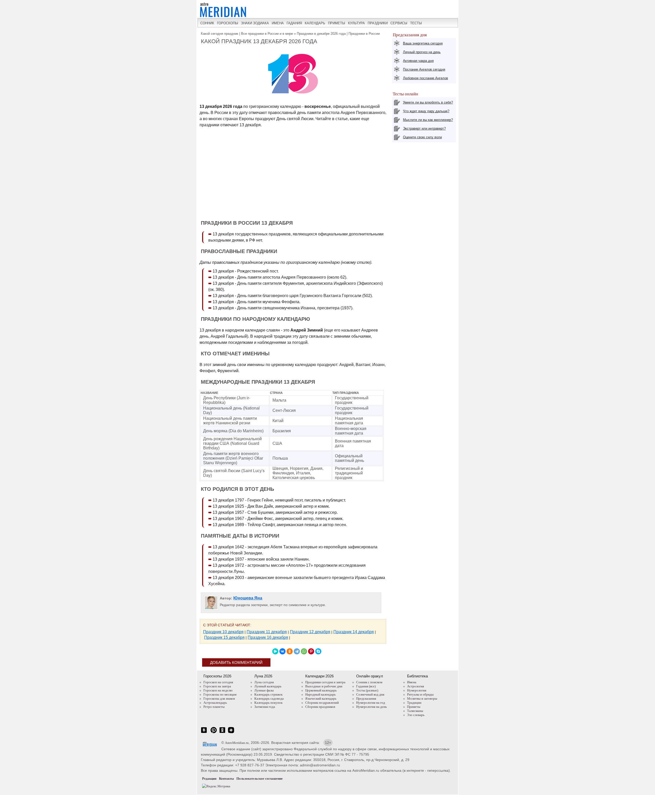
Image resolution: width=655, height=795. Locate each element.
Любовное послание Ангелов (425, 78)
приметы (336, 23)
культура (356, 23)
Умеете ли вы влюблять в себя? (428, 102)
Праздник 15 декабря (224, 637)
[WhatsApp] (304, 651)
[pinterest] (213, 733)
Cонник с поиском (369, 682)
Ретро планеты (214, 707)
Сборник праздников (320, 707)
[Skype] (318, 651)
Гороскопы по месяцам (219, 694)
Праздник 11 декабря (267, 632)
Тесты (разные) (367, 690)
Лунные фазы (264, 690)
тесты (416, 23)
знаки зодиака (255, 23)
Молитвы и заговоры (422, 698)
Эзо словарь (415, 715)
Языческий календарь (320, 698)
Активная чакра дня (418, 61)
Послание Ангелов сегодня (424, 69)
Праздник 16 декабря (268, 637)
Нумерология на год (370, 703)
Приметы (413, 707)
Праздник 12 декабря (310, 632)
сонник (207, 23)
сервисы (398, 23)
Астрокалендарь (215, 703)
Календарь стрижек (268, 694)
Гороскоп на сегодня (218, 682)
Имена (411, 682)
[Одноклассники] (290, 651)
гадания (294, 23)
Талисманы (415, 711)
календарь (315, 23)
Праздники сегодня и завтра (325, 682)
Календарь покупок (268, 703)
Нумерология (416, 690)
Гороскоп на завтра (217, 686)
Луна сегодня (264, 682)
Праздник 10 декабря (223, 632)
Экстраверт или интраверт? (424, 128)
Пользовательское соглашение (259, 778)
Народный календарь (320, 694)
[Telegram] (297, 651)
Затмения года (264, 707)
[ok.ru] (222, 733)
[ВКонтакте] (282, 651)
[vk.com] (204, 733)
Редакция (209, 778)
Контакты (226, 778)
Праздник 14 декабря (353, 632)
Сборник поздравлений (322, 703)
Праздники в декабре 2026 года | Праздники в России (338, 34)
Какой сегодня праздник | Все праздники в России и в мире (247, 34)
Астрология (415, 686)
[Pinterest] (311, 651)
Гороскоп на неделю (218, 690)
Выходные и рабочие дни (323, 686)
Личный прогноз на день (422, 52)
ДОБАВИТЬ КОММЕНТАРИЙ (236, 662)
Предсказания (366, 698)
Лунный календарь (267, 686)
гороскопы (227, 23)
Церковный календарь (321, 690)
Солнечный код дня (370, 694)
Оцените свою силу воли (422, 137)
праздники (378, 23)
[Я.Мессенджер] (275, 651)
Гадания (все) (366, 686)
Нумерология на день (371, 707)
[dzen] (231, 733)
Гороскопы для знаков (219, 698)
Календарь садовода (269, 698)
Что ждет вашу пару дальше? (426, 111)
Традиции (414, 703)
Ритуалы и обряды (420, 694)
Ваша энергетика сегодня (423, 43)
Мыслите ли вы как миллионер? (428, 120)
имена (278, 23)
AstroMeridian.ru (237, 743)
